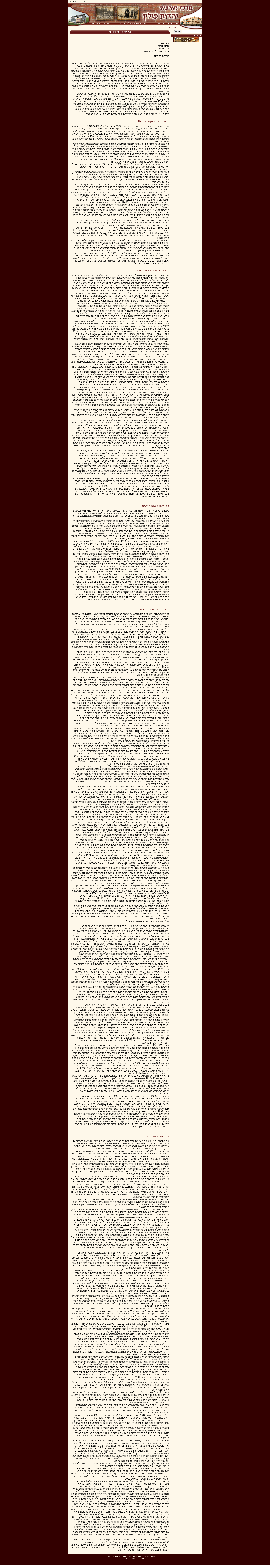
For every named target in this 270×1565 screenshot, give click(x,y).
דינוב (127, 1559)
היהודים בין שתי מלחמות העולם (154, 609)
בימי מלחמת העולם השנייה (156, 1136)
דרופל (109, 1556)
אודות (159, 23)
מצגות (115, 23)
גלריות (122, 23)
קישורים (107, 23)
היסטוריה (151, 23)
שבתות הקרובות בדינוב (121, 27)
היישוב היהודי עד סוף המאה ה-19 (153, 121)
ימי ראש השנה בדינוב (93, 23)
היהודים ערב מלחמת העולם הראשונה (151, 270)
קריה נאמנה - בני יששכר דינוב (145, 27)
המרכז (166, 23)
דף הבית (174, 23)
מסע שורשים (140, 23)
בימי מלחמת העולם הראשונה (155, 506)
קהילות (129, 23)
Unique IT (125, 1556)
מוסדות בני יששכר (137, 1559)
